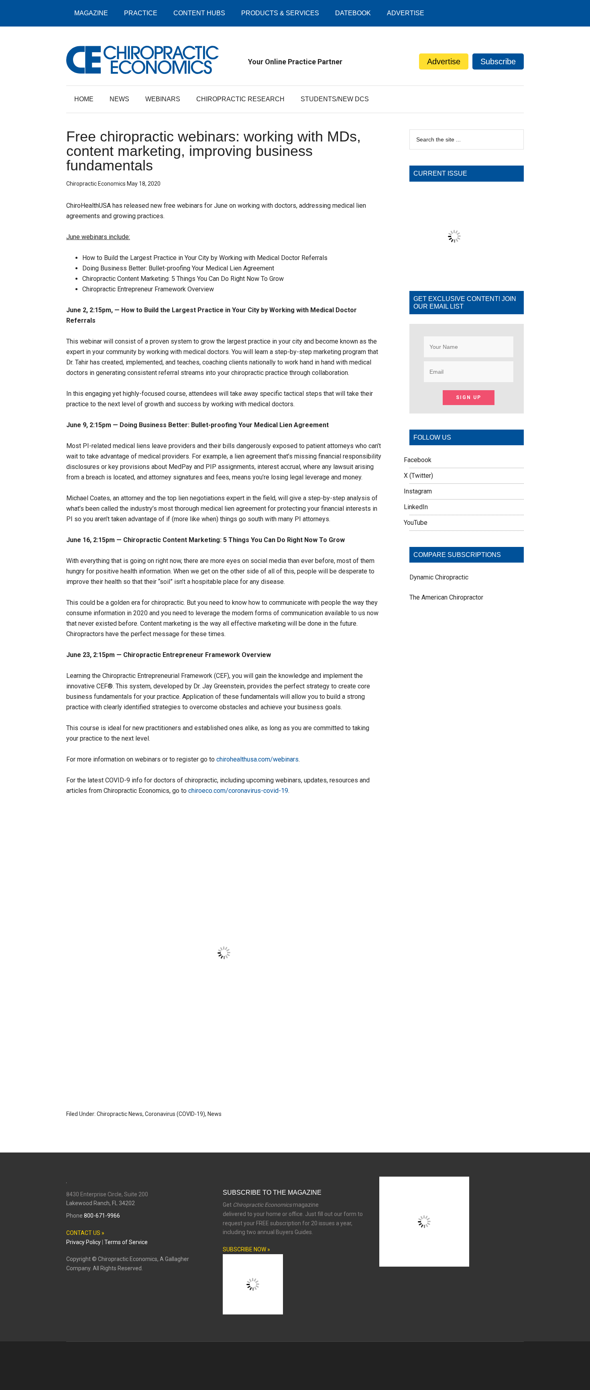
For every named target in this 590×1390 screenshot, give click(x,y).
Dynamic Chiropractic (438, 577)
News (215, 1114)
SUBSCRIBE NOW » (246, 1249)
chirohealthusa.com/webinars (257, 759)
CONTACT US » (85, 1233)
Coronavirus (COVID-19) (175, 1114)
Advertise (443, 61)
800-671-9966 (102, 1215)
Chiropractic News (119, 1114)
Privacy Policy (83, 1242)
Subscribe (498, 61)
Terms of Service (126, 1242)
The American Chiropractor (446, 597)
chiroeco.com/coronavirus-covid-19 (238, 790)
